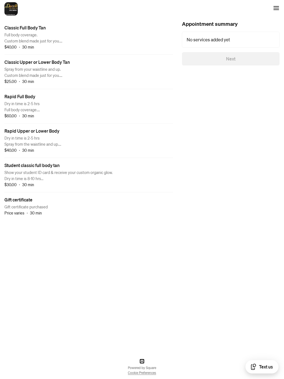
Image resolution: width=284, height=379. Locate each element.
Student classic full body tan (32, 165)
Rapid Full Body (19, 96)
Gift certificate (18, 200)
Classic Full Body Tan (25, 28)
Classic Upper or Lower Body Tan (37, 62)
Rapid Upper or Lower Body (31, 131)
